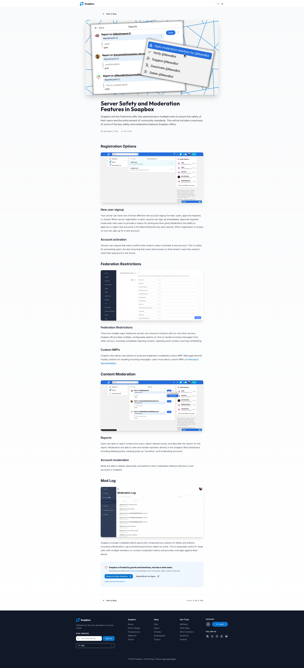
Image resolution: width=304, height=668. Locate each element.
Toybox (157, 639)
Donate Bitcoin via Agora (145, 576)
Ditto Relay (185, 628)
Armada (157, 632)
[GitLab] (226, 636)
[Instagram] (217, 636)
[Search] (218, 4)
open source (131, 571)
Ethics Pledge (134, 628)
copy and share (169, 659)
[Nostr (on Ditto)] (207, 636)
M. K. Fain (199, 600)
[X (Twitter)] (212, 636)
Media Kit (132, 635)
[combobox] (95, 645)
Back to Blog (111, 14)
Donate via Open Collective (117, 576)
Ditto (156, 624)
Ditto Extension (186, 632)
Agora (156, 628)
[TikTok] (221, 636)
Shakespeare (159, 635)
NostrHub (184, 635)
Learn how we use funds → (115, 581)
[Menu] (222, 4)
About (130, 624)
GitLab (131, 639)
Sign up (109, 638)
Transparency (134, 632)
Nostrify (183, 639)
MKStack (184, 624)
